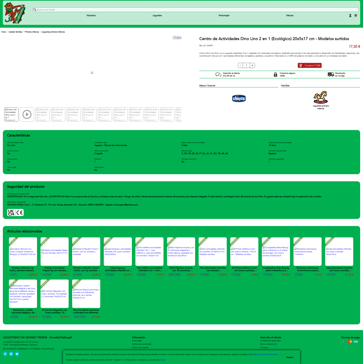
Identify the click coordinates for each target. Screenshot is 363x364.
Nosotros (91, 15)
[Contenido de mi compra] (356, 15)
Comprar (312, 65)
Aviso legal (137, 340)
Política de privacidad (141, 344)
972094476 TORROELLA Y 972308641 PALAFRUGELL (30, 349)
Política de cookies (140, 347)
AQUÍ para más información (265, 354)
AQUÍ (162, 359)
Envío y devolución (268, 344)
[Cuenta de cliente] (350, 15)
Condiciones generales (270, 340)
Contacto (264, 347)
